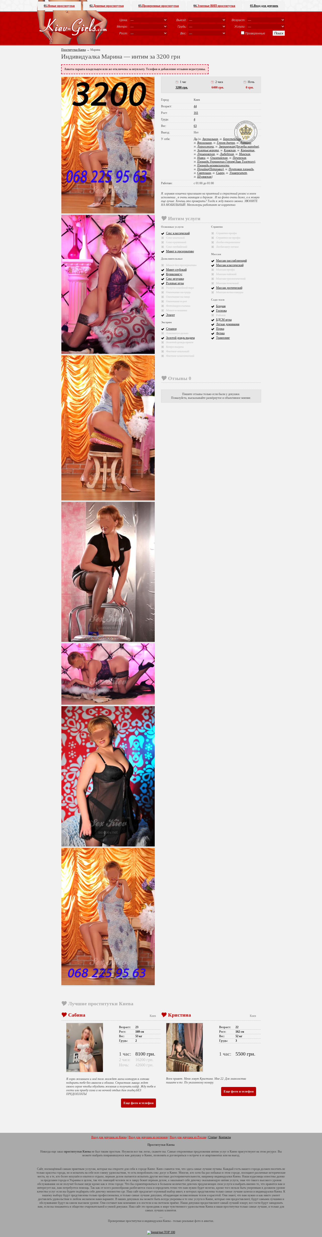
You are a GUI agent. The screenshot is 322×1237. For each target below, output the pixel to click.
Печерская (239, 158)
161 (196, 113)
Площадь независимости (213, 165)
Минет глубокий (176, 269)
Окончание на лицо (178, 297)
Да (195, 139)
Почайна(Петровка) (210, 169)
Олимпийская (219, 158)
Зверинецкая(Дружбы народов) (239, 146)
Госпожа (221, 310)
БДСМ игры (224, 319)
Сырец (220, 173)
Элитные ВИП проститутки (214, 6)
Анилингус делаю (177, 333)
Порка (220, 328)
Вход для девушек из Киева (109, 1137)
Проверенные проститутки (158, 6)
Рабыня (221, 315)
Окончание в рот (176, 301)
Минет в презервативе (180, 251)
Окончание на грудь (178, 292)
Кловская (230, 150)
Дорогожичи (205, 146)
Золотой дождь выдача (180, 338)
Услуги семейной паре (180, 288)
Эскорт (170, 315)
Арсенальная (210, 139)
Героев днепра (226, 143)
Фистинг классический (180, 356)
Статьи (212, 1137)
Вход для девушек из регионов (148, 1137)
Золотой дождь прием (179, 342)
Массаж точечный (227, 283)
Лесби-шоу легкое (227, 247)
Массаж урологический (231, 278)
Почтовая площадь (241, 169)
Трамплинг (223, 338)
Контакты (225, 1137)
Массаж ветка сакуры (229, 292)
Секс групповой (176, 242)
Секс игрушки (175, 278)
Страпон (171, 328)
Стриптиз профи (226, 233)
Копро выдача (175, 347)
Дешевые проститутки (107, 6)
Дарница (245, 143)
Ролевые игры (175, 283)
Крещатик (248, 150)
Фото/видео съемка (178, 306)
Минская (244, 154)
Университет (238, 173)
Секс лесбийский (176, 247)
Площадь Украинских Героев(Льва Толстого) (226, 161)
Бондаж (221, 306)
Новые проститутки (59, 6)
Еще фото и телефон (138, 1103)
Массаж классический (230, 265)
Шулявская (204, 176)
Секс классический (178, 233)
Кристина (179, 1015)
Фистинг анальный (177, 351)
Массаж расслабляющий (231, 260)
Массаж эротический (229, 288)
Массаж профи (225, 269)
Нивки (201, 158)
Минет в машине (176, 310)
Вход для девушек (264, 6)
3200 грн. (182, 87)
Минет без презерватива (181, 265)
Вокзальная (204, 143)
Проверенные (255, 33)
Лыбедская (227, 154)
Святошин (204, 173)
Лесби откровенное (228, 242)
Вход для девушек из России (188, 1137)
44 (195, 106)
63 (195, 126)
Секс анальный (175, 238)
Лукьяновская (206, 154)
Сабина (76, 1015)
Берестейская (232, 139)
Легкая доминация (227, 324)
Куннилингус (174, 274)
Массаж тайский (226, 274)
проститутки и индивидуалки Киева (148, 1221)
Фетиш (220, 333)
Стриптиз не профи (228, 238)
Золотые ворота (208, 150)
